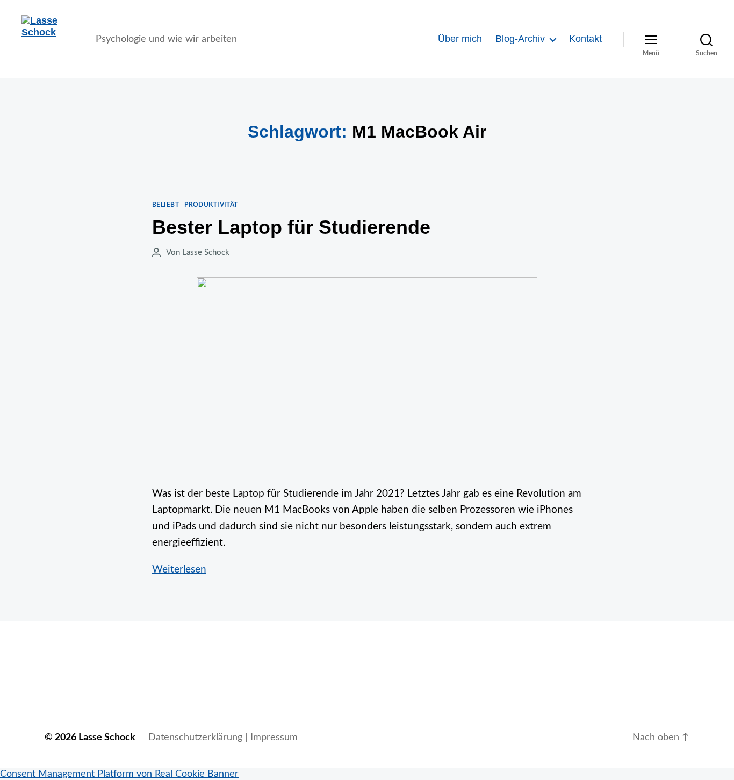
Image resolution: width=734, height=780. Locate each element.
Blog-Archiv (520, 38)
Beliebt (165, 205)
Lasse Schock (205, 252)
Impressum (274, 737)
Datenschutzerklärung (195, 737)
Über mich (460, 38)
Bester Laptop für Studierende (291, 227)
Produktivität (211, 205)
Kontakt (585, 38)
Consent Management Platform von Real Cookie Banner (119, 774)
